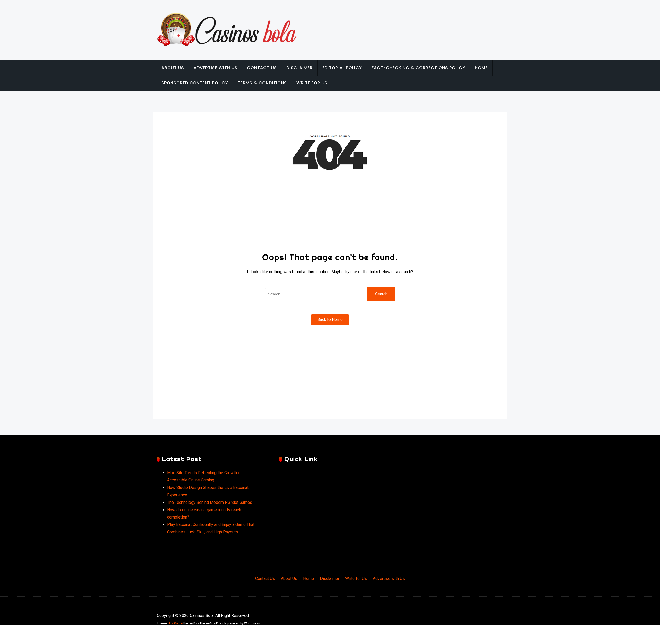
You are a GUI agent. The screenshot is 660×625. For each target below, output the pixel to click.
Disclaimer (299, 68)
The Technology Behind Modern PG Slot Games (209, 502)
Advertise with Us (215, 68)
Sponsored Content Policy (194, 83)
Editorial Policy (342, 68)
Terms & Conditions (262, 83)
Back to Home (330, 319)
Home (481, 68)
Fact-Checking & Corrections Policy (418, 68)
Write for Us (311, 83)
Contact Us (262, 68)
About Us (172, 68)
